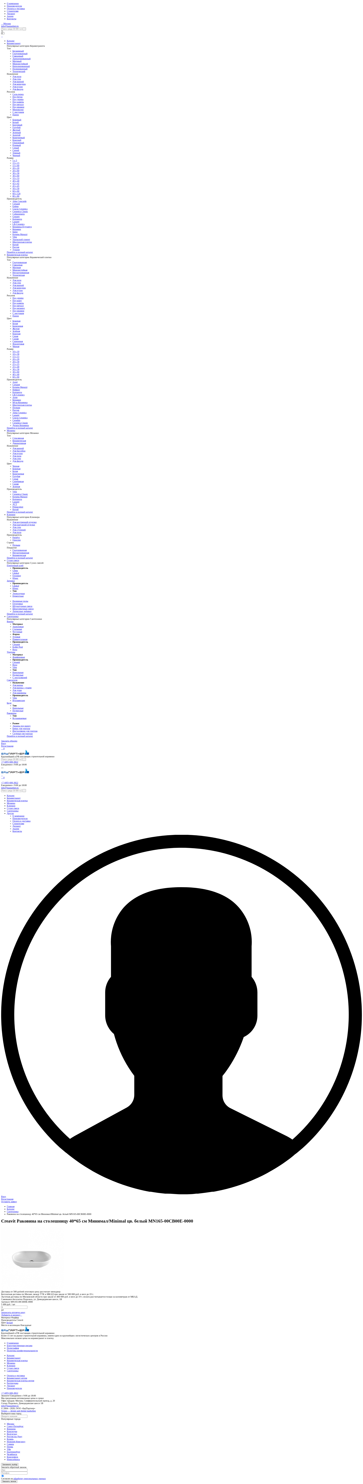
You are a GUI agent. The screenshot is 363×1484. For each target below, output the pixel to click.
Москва (10, 1424)
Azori (15, 382)
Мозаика (11, 430)
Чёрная (15, 346)
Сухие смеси (13, 560)
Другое (10, 813)
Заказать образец (9, 741)
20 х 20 (15, 168)
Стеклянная (18, 438)
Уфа (9, 1449)
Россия (15, 247)
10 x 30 (15, 354)
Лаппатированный (21, 58)
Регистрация (7, 746)
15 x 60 (15, 165)
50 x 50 (15, 188)
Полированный (20, 69)
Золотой (16, 135)
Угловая (16, 637)
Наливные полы (20, 601)
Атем (14, 397)
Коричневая (18, 474)
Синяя (15, 339)
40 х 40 (15, 181)
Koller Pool (17, 647)
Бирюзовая (17, 326)
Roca (14, 649)
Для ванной (18, 81)
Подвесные (17, 675)
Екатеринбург (13, 1452)
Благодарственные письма (19, 1345)
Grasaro (16, 216)
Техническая (18, 275)
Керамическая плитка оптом (20, 1380)
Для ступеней (19, 530)
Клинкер (11, 514)
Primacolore (17, 507)
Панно (15, 114)
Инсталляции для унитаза (24, 731)
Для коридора (19, 84)
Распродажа (12, 1383)
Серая (15, 336)
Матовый (17, 61)
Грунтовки (17, 603)
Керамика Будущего (22, 227)
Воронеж (11, 1429)
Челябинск (12, 1454)
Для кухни (17, 86)
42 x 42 (15, 183)
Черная (15, 466)
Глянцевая (17, 265)
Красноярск (12, 1457)
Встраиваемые (19, 718)
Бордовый (17, 125)
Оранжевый (18, 142)
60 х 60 (15, 191)
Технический (18, 71)
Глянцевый (17, 56)
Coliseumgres (18, 214)
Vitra (14, 237)
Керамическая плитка (17, 255)
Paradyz (16, 537)
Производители (14, 6)
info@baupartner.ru (10, 26)
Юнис (15, 578)
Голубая (16, 476)
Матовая (16, 267)
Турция (16, 249)
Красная (16, 334)
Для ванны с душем (21, 688)
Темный (16, 153)
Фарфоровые (18, 657)
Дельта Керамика (20, 425)
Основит (16, 575)
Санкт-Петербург (15, 1426)
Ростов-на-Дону (14, 1436)
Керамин (16, 229)
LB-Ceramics (18, 224)
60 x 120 (16, 193)
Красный (16, 140)
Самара (10, 1444)
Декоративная (19, 443)
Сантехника (12, 616)
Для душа (17, 690)
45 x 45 (15, 186)
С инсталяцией (19, 677)
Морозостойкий (20, 64)
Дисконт (11, 13)
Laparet (15, 221)
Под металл (18, 104)
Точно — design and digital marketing (18, 1411)
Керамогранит (14, 43)
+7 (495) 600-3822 (9, 762)
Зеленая (16, 486)
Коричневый (18, 137)
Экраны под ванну (21, 726)
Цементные (18, 596)
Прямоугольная (19, 639)
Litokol (15, 573)
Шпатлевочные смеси (23, 609)
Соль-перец (18, 94)
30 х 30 (15, 173)
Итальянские (18, 700)
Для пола (16, 76)
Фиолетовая (18, 344)
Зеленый (16, 132)
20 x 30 (15, 362)
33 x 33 (15, 178)
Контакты (11, 19)
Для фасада (17, 89)
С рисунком (18, 112)
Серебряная (18, 481)
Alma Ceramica (19, 412)
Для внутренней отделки (24, 522)
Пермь (10, 1447)
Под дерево (18, 99)
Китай (15, 244)
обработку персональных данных (29, 1478)
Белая (15, 323)
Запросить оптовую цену (13, 1312)
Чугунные (17, 632)
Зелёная (16, 331)
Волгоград (12, 1434)
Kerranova (17, 219)
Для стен (16, 79)
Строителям (12, 11)
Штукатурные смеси (22, 606)
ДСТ (14, 504)
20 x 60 (15, 171)
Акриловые (18, 626)
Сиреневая (17, 341)
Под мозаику (18, 308)
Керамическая (19, 440)
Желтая (15, 328)
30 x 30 (15, 369)
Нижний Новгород (16, 1441)
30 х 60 (15, 372)
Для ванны (17, 685)
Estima (15, 206)
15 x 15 (15, 163)
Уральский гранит (21, 239)
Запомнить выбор (9, 1464)
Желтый (16, 130)
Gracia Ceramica (20, 209)
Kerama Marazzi (19, 234)
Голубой (16, 127)
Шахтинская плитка (22, 242)
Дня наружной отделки (23, 525)
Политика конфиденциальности (22, 1350)
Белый (15, 122)
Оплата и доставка (16, 8)
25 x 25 (15, 364)
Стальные (17, 629)
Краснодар (12, 1431)
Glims (15, 570)
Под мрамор (18, 107)
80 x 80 (15, 196)
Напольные (18, 672)
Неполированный (21, 66)
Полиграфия (13, 1348)
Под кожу (17, 300)
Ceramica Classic (20, 211)
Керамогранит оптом (17, 1378)
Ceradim (16, 420)
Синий (15, 150)
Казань (10, 1439)
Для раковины (19, 693)
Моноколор (18, 109)
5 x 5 (14, 160)
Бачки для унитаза (21, 728)
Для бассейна (18, 451)
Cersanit (16, 204)
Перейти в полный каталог (20, 252)
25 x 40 (15, 367)
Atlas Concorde (19, 201)
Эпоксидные (18, 593)
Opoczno (16, 540)
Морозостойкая (19, 270)
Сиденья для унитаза (22, 733)
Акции (10, 16)
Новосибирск (13, 1459)
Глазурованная (19, 262)
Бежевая (16, 321)
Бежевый (16, 120)
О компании (13, 3)
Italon (15, 232)
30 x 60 (15, 176)
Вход (3, 743)
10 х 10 (15, 351)
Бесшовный (18, 51)
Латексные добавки (21, 611)
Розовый (16, 145)
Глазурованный (20, 53)
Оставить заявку (9, 1201)
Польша (16, 407)
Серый (15, 148)
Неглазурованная (20, 272)
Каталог (11, 41)
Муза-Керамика (20, 402)
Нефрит (16, 390)
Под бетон (17, 97)
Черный (16, 155)
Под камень (18, 102)
